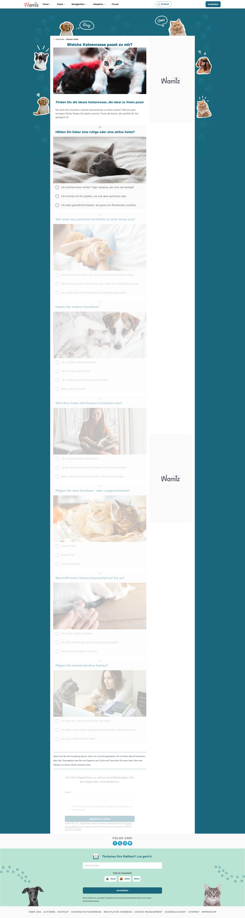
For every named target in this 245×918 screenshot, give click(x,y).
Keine (136, 878)
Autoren (49, 911)
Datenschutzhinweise (86, 911)
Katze (127, 878)
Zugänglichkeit (175, 911)
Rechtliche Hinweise (118, 911)
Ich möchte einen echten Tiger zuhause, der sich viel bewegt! (97, 187)
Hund (112, 878)
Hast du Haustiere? (122, 873)
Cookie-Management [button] (148, 911)
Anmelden (122, 890)
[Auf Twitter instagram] (125, 843)
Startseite (60, 39)
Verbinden (213, 4)
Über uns (35, 911)
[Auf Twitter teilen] (120, 843)
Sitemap (194, 911)
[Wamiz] (31, 4)
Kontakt (63, 911)
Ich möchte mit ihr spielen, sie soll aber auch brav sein (93, 196)
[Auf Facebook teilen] (115, 843)
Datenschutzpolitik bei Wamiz (130, 898)
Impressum (209, 911)
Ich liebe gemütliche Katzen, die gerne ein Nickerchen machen (98, 205)
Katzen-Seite (72, 39)
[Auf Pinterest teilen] (130, 843)
